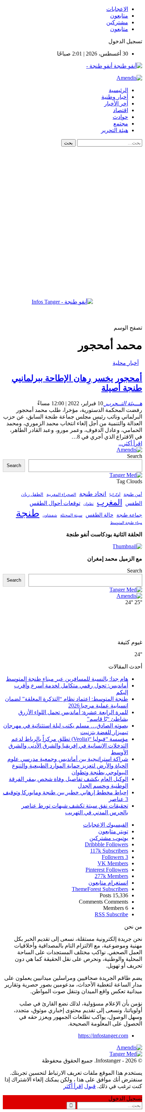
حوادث (120, 117)
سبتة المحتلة (71, 515)
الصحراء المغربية (61, 494)
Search (134, 456)
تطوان (88, 504)
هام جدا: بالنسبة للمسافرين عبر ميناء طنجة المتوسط (67, 679)
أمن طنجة (133, 494)
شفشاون (50, 515)
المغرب (109, 502)
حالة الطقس (99, 515)
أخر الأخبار (116, 103)
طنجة (27, 513)
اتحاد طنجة (92, 494)
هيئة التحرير (114, 130)
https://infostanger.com (103, 1036)
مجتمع (120, 124)
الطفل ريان (32, 494)
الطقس (133, 503)
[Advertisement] (72, 222)
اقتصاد (120, 110)
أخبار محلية (126, 363)
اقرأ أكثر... (130, 443)
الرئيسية (118, 90)
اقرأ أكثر (73, 1086)
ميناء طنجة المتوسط (126, 523)
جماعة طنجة (129, 515)
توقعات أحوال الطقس (55, 503)
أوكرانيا (114, 495)
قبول (90, 1086)
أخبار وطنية (114, 97)
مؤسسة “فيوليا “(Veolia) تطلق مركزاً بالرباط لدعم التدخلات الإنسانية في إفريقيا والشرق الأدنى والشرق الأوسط (68, 745)
